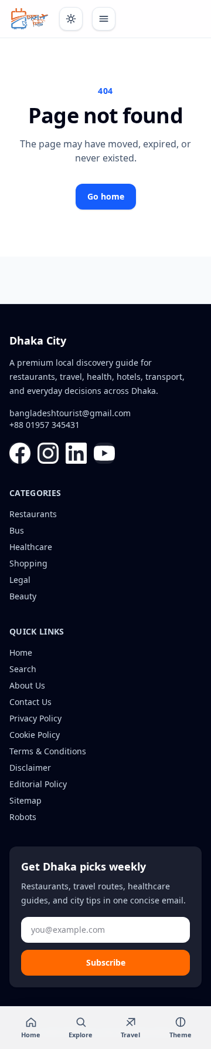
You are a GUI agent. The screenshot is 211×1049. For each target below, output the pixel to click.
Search (22, 668)
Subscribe (105, 962)
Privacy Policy (35, 718)
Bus (16, 530)
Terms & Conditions (47, 751)
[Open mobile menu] (103, 19)
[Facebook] (19, 453)
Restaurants (33, 514)
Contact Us (30, 701)
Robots (22, 816)
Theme (180, 1034)
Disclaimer (30, 767)
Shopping (28, 563)
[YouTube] (104, 453)
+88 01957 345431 (44, 424)
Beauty (22, 596)
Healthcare (30, 546)
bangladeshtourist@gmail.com (70, 413)
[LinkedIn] (76, 453)
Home (20, 652)
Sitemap (25, 800)
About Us (27, 685)
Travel (130, 1034)
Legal (19, 579)
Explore (81, 1034)
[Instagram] (48, 453)
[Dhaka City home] (29, 18)
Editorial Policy (38, 784)
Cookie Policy (34, 734)
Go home (105, 196)
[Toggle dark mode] (71, 19)
